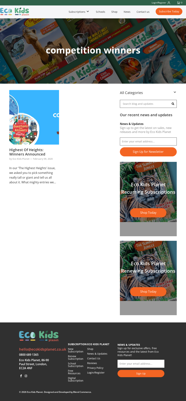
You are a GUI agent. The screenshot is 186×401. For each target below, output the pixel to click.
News (127, 11)
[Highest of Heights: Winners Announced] (34, 117)
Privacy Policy (95, 368)
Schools (100, 11)
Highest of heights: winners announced (27, 152)
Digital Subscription (75, 379)
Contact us (143, 11)
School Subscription (75, 365)
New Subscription (75, 350)
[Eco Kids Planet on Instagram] (26, 376)
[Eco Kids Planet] (15, 11)
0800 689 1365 (29, 355)
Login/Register (96, 372)
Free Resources (74, 372)
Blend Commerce (82, 392)
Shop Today (148, 213)
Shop (114, 11)
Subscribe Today (169, 11)
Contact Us (93, 358)
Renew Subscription (75, 357)
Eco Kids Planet (35, 392)
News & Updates (97, 353)
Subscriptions (77, 11)
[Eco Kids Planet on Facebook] (21, 376)
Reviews (92, 363)
